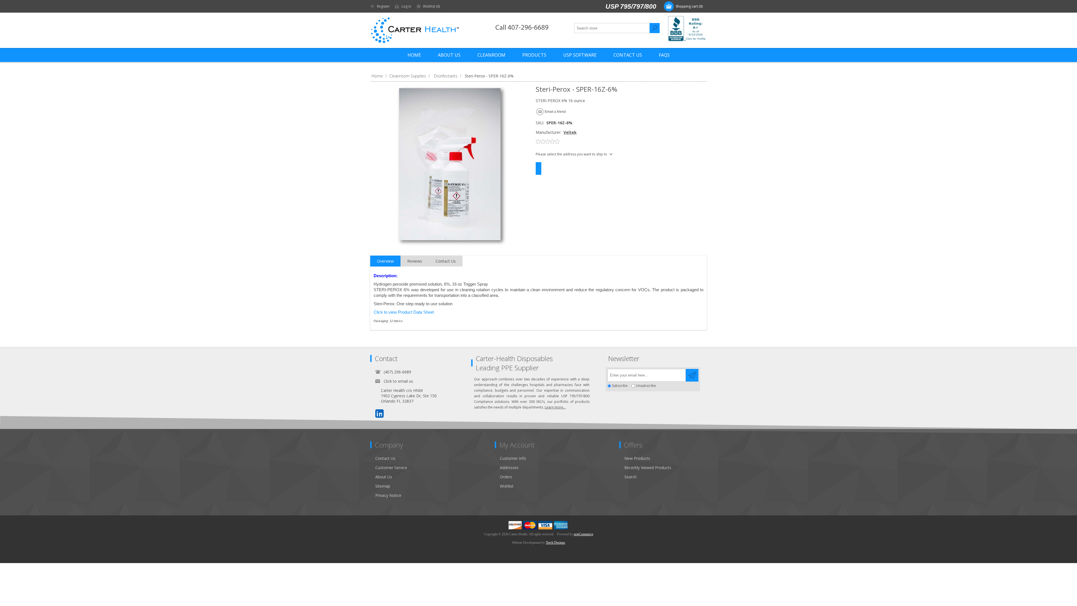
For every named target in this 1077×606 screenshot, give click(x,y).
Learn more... (555, 407)
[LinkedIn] (379, 413)
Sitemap (382, 486)
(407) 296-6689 (397, 372)
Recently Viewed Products (647, 467)
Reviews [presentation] (414, 261)
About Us (383, 476)
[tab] (385, 261)
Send (692, 375)
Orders (506, 476)
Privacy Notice (388, 495)
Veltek (570, 132)
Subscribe (620, 386)
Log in (406, 6)
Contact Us (385, 458)
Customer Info (513, 458)
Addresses (509, 467)
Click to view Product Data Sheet (404, 312)
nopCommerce (583, 534)
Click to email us (398, 381)
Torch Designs (555, 543)
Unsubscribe (646, 386)
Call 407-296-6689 (522, 27)
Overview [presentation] (385, 261)
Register (383, 6)
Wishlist (507, 486)
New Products (637, 458)
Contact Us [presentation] (446, 261)
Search (655, 28)
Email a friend (555, 112)
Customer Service (391, 467)
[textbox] (612, 28)
